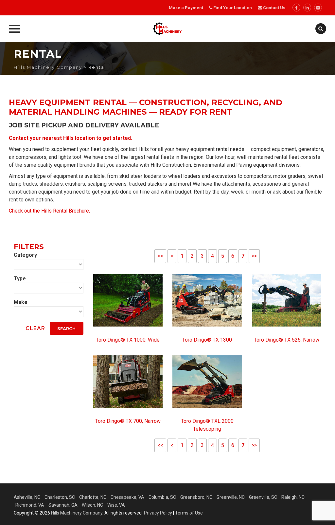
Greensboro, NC (196, 497)
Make (20, 302)
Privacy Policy (158, 513)
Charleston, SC (59, 497)
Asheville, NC (27, 497)
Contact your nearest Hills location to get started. (70, 138)
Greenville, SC (263, 497)
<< (160, 256)
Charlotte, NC (92, 497)
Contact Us (273, 7)
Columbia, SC (162, 497)
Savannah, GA (63, 505)
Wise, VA (116, 505)
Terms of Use (189, 513)
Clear (35, 328)
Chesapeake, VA (127, 497)
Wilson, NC (92, 505)
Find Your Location (232, 7)
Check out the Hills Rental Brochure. (49, 211)
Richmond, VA (29, 505)
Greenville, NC (231, 497)
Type (20, 278)
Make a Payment (186, 7)
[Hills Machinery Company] (167, 28)
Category (25, 255)
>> (254, 256)
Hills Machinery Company (76, 513)
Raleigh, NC (293, 497)
